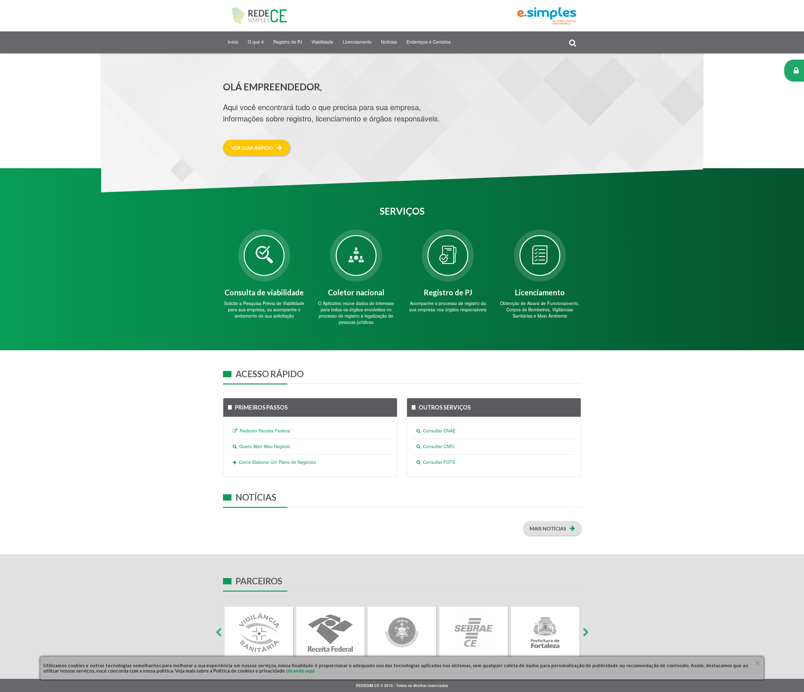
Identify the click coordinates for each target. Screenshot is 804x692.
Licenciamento (357, 42)
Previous (218, 632)
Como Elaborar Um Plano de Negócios (276, 462)
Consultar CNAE (438, 430)
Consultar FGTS (438, 462)
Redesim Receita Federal (263, 430)
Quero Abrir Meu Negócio (263, 446)
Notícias (389, 42)
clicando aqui (300, 670)
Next (585, 632)
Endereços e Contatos (428, 42)
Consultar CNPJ (437, 446)
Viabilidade (322, 42)
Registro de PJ (287, 42)
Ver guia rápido (252, 148)
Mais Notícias (548, 528)
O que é (256, 42)
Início (233, 42)
